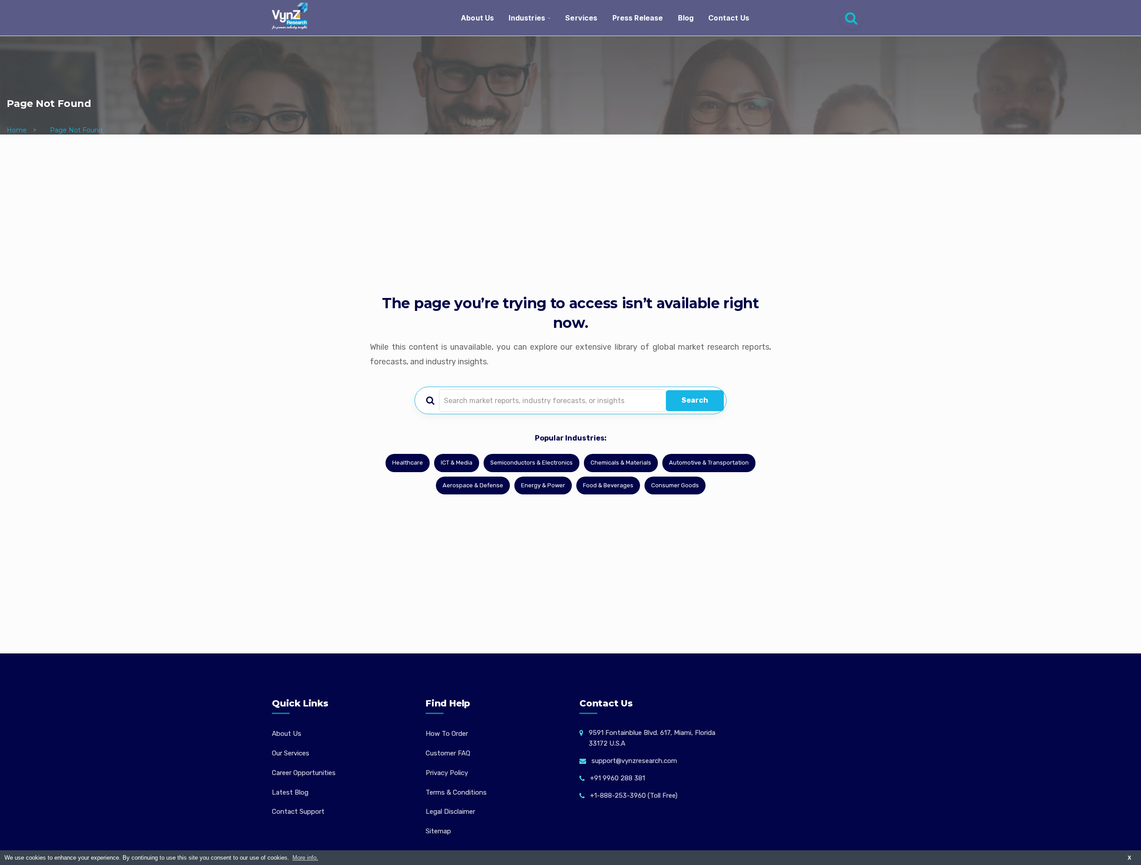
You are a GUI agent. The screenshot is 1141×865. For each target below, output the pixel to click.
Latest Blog (290, 792)
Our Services (290, 753)
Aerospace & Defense (473, 485)
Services (581, 17)
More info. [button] (305, 857)
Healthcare (407, 462)
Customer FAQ (448, 753)
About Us (477, 17)
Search (694, 400)
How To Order (447, 734)
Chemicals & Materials (621, 462)
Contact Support (298, 812)
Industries (527, 17)
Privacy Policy (447, 773)
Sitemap (438, 831)
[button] (1116, 840)
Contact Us (728, 17)
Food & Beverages (608, 485)
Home (17, 130)
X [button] (1129, 858)
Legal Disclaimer (450, 812)
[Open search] (851, 18)
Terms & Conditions (456, 792)
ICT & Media (456, 462)
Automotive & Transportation (709, 462)
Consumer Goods (675, 485)
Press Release (637, 17)
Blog (686, 17)
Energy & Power (543, 485)
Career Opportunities (304, 773)
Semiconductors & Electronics (531, 462)
